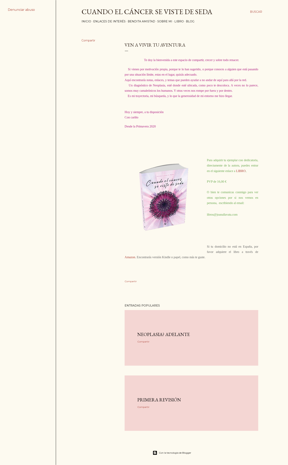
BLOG (190, 21)
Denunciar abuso (21, 10)
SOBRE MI (164, 21)
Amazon (130, 257)
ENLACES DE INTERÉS (109, 21)
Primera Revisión (159, 400)
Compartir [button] (88, 40)
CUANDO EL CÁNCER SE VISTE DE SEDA (147, 11)
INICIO (86, 21)
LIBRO (179, 21)
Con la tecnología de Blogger (175, 452)
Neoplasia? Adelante (163, 334)
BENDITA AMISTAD (141, 21)
